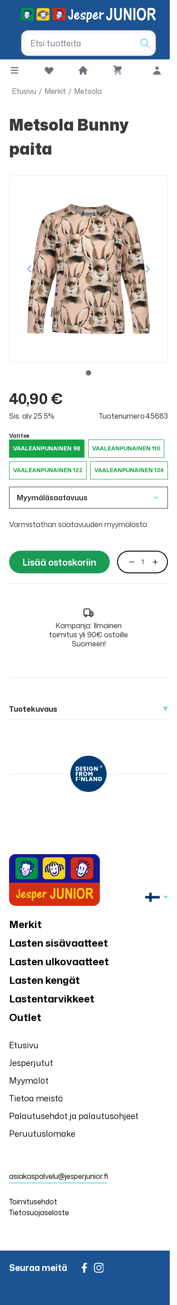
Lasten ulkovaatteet (59, 961)
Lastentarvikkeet (51, 999)
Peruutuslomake (42, 1133)
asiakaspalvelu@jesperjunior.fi (58, 1176)
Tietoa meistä (36, 1098)
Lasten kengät (44, 980)
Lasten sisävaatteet (58, 943)
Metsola (88, 91)
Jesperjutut (31, 1063)
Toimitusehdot (33, 1202)
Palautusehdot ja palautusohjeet (73, 1116)
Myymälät (29, 1080)
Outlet (25, 1017)
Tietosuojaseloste (39, 1212)
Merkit (55, 91)
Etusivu (24, 91)
